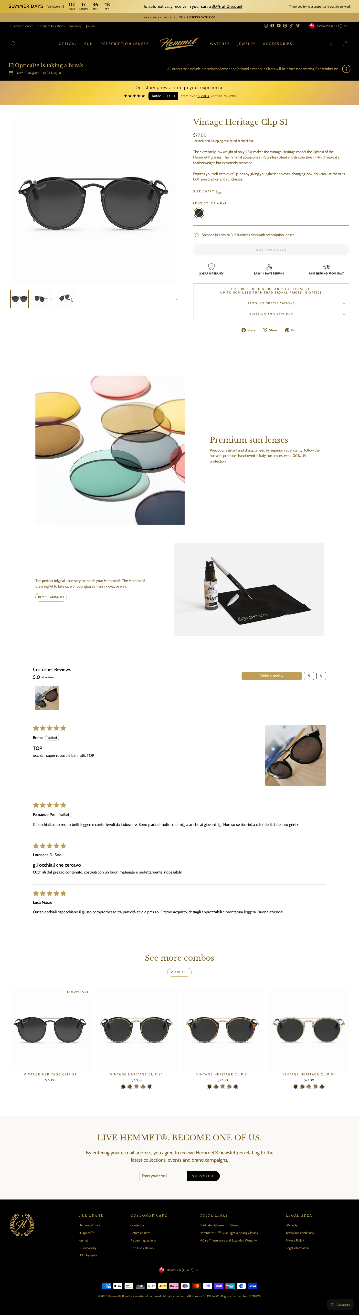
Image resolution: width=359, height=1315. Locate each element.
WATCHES (220, 44)
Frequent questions (143, 1240)
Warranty (75, 26)
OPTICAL (68, 44)
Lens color (209, 203)
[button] (295, 755)
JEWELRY (246, 44)
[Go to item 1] (47, 698)
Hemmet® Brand (90, 1225)
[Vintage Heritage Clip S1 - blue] (149, 1086)
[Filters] (309, 676)
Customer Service (21, 26)
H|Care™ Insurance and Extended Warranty (228, 1240)
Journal (90, 26)
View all (179, 972)
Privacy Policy (295, 1240)
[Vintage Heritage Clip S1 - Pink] (143, 1086)
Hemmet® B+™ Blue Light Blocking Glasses (229, 1233)
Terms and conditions (300, 1233)
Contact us (137, 1225)
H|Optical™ (86, 1233)
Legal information (297, 1248)
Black (199, 213)
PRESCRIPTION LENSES (125, 44)
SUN (88, 44)
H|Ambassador (88, 1255)
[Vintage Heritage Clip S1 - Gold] (129, 1086)
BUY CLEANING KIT (51, 597)
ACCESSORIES (278, 44)
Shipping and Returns (271, 314)
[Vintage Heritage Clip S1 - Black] (123, 1086)
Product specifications (271, 303)
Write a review (272, 675)
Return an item (140, 1233)
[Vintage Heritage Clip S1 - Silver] (136, 1086)
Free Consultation (142, 1248)
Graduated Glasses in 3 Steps (219, 1225)
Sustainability (87, 1248)
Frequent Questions (51, 26)
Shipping (217, 141)
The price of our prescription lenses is (271, 290)
